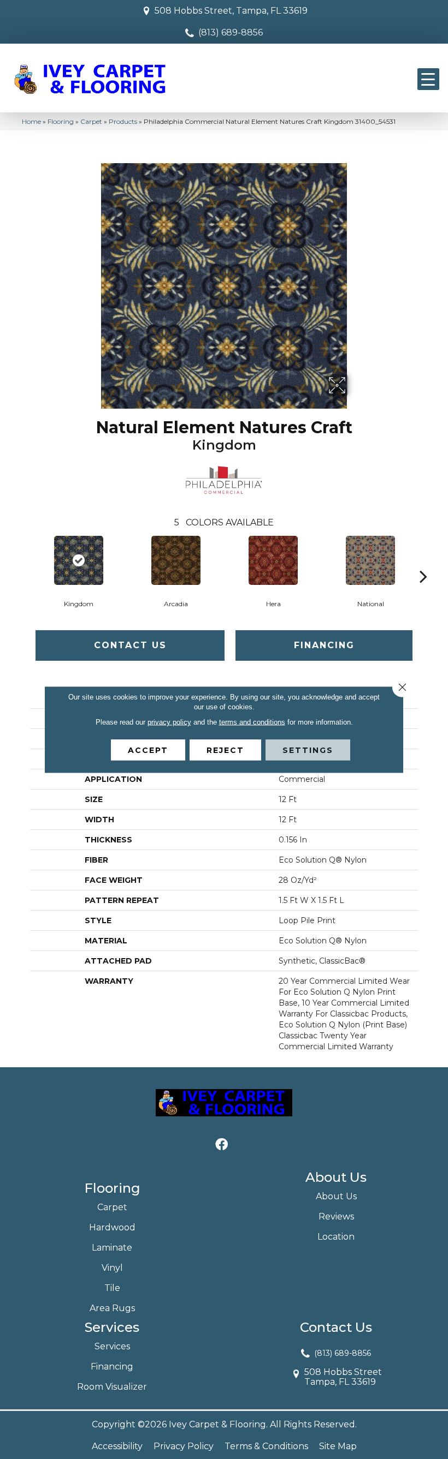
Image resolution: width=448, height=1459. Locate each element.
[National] (370, 560)
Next (423, 559)
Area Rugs (112, 1308)
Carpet (91, 121)
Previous (24, 559)
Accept (148, 750)
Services (112, 1346)
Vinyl (112, 1268)
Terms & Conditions (266, 1446)
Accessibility (117, 1446)
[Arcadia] (176, 560)
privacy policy (169, 722)
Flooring (61, 121)
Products (123, 121)
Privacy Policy (184, 1446)
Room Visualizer (112, 1387)
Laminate (112, 1247)
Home (31, 121)
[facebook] (221, 1145)
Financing (324, 645)
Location (336, 1236)
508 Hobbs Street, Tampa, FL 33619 (231, 10)
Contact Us (130, 645)
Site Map (338, 1446)
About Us (336, 1196)
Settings (307, 750)
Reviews (336, 1216)
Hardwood (112, 1227)
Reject (225, 750)
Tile (112, 1288)
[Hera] (273, 560)
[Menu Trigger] (428, 79)
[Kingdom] (78, 560)
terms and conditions (252, 722)
